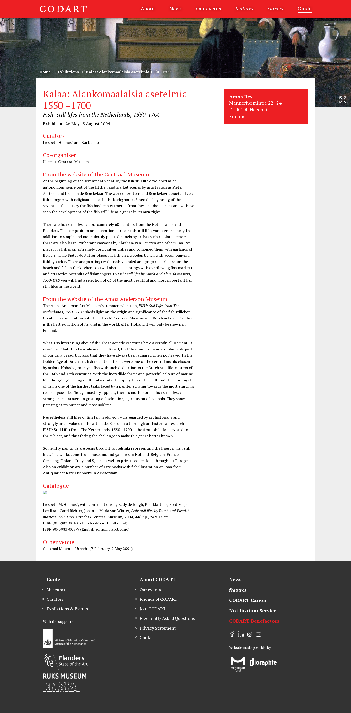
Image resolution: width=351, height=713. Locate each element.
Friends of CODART (158, 599)
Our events (208, 8)
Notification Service (252, 610)
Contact (147, 637)
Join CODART (153, 608)
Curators (55, 599)
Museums (56, 589)
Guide (305, 8)
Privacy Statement (158, 628)
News (175, 8)
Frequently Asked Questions (167, 618)
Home (45, 71)
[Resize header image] (342, 99)
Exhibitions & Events (67, 608)
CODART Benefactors (254, 621)
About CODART (158, 579)
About (148, 8)
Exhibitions (68, 71)
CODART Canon (247, 600)
